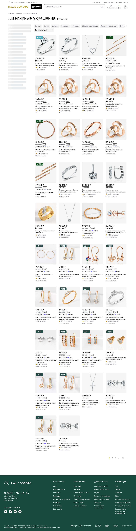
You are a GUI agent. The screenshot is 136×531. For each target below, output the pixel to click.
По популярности (41, 30)
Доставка (119, 2)
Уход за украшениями (123, 506)
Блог (55, 486)
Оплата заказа (79, 502)
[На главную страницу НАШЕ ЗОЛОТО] (17, 483)
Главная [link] (11, 13)
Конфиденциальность (123, 499)
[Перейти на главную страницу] (18, 6)
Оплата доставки (80, 506)
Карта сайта (57, 509)
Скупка (96, 493)
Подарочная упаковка (82, 499)
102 (123, 458)
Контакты (118, 493)
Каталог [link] (19, 13)
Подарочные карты (101, 486)
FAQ (116, 486)
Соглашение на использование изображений (120, 511)
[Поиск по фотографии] (102, 7)
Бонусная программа (102, 496)
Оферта (117, 496)
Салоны (117, 489)
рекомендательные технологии (48, 527)
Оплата (125, 2)
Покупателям (79, 482)
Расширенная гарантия (61, 499)
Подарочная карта (108, 2)
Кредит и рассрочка (101, 489)
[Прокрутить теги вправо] (125, 26)
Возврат (77, 489)
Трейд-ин (97, 502)
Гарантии (56, 493)
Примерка (77, 496)
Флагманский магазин (123, 502)
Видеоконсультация (101, 499)
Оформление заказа (81, 493)
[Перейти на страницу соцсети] (6, 511)
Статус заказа (97, 2)
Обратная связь (59, 489)
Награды (56, 496)
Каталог (37, 7)
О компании (57, 506)
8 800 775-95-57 (20, 2)
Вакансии (56, 502)
